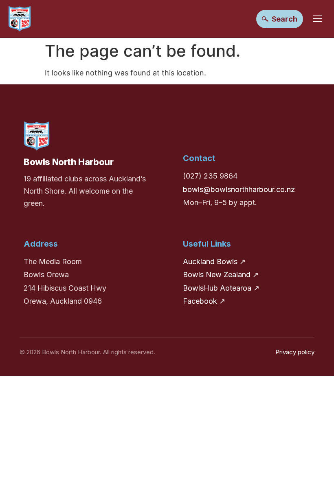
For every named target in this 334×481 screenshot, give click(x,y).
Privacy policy (294, 352)
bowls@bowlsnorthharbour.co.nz (239, 189)
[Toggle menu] (317, 18)
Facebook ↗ (204, 301)
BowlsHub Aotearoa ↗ (221, 288)
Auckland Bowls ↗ (214, 261)
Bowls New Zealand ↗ (221, 274)
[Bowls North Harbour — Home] (19, 19)
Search (284, 19)
